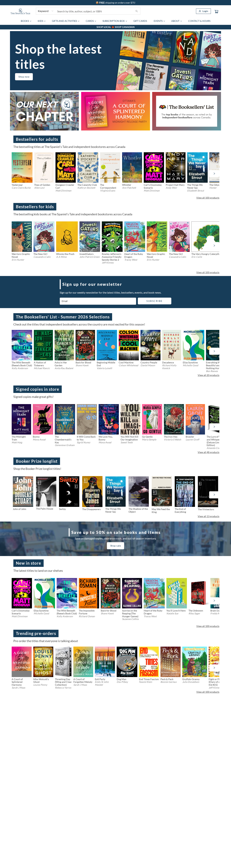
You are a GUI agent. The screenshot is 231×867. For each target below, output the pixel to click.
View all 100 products (207, 197)
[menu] (115, 21)
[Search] (136, 11)
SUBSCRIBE (154, 300)
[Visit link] (44, 111)
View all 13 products (208, 516)
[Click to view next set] (17, 173)
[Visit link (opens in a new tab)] (115, 111)
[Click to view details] (22, 167)
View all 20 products (208, 375)
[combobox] (45, 11)
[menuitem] (25, 21)
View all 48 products (208, 452)
